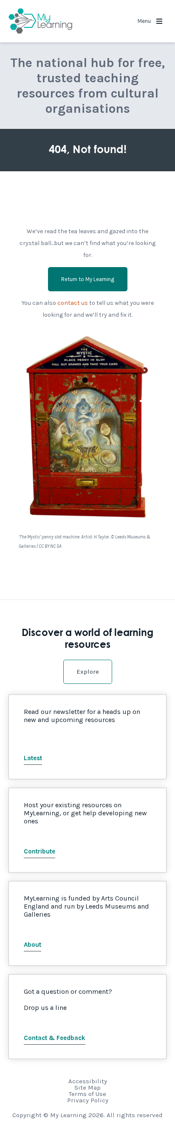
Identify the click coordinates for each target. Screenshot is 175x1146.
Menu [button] (145, 21)
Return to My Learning (87, 279)
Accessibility (87, 1081)
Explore (87, 671)
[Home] (40, 21)
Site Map (87, 1087)
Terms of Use (87, 1094)
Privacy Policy (87, 1100)
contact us (72, 303)
